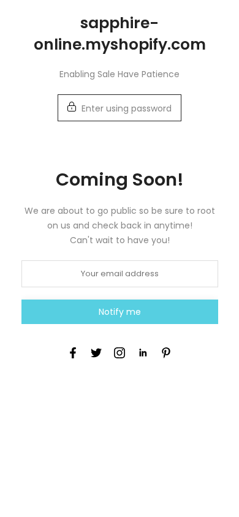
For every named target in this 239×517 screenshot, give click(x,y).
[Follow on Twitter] (96, 352)
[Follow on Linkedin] (142, 352)
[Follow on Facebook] (72, 352)
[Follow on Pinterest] (166, 352)
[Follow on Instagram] (119, 352)
